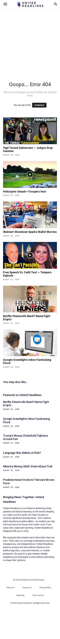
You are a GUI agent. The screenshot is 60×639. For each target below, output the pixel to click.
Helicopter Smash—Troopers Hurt (24, 191)
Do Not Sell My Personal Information (28, 579)
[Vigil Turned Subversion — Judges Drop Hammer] (30, 130)
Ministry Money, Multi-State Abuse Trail (27, 466)
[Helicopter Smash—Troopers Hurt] (30, 174)
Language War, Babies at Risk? (22, 452)
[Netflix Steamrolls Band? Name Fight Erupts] (30, 299)
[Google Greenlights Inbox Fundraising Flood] (30, 342)
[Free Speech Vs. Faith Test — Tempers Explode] (30, 255)
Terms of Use (38, 595)
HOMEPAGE (39, 105)
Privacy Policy (45, 587)
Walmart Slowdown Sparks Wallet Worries (30, 231)
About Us (10, 587)
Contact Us (27, 587)
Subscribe (20, 595)
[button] (5, 4)
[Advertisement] (30, 40)
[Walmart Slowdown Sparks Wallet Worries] (30, 214)
